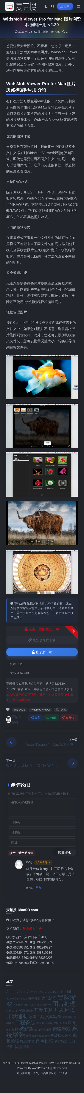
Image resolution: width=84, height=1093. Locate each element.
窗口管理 (40, 1029)
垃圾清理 (11, 1011)
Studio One (12, 998)
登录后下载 (44, 652)
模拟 (38, 1023)
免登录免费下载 (44, 640)
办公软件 (18, 1005)
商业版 (47, 1005)
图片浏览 (43, 31)
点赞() (70, 717)
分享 (37, 717)
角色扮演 (45, 1041)
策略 (49, 1029)
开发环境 (64, 1010)
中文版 (23, 998)
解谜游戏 (60, 1041)
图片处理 (64, 1004)
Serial (66, 992)
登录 (67, 6)
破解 (14, 1029)
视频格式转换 (61, 1036)
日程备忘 (25, 1022)
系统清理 (32, 1036)
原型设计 (28, 1005)
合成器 (38, 1005)
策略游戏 (62, 1028)
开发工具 (43, 1010)
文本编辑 (67, 1017)
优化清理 (49, 998)
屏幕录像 (25, 1011)
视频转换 (27, 1041)
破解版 (26, 1029)
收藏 (53, 717)
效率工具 (36, 1017)
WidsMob (19, 709)
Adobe (11, 992)
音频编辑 (22, 1046)
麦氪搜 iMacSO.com (32, 1063)
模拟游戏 (47, 1023)
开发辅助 (17, 1016)
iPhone (43, 992)
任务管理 (34, 998)
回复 (39, 887)
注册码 (57, 1023)
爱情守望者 (17, 719)
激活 (64, 1023)
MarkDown (53, 992)
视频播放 (44, 1036)
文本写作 (53, 1016)
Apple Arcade (28, 992)
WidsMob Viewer (40, 709)
